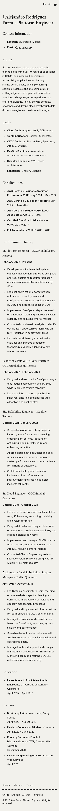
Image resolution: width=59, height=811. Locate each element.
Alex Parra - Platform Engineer (26, 800)
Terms (29, 785)
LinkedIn (15, 794)
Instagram (38, 794)
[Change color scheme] (55, 4)
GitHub (5, 794)
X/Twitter (26, 794)
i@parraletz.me (23, 47)
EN (44, 4)
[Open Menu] (4, 4)
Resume (6, 785)
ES (49, 4)
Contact (18, 785)
